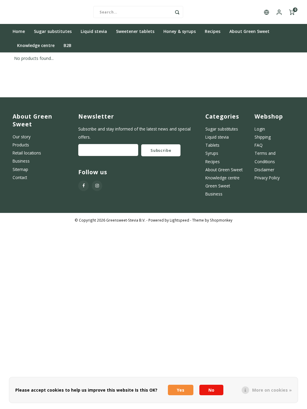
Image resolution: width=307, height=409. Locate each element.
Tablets (212, 145)
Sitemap (20, 169)
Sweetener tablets (135, 31)
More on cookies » (272, 390)
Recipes (212, 31)
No (211, 390)
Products (21, 145)
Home (19, 31)
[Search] (177, 12)
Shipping (263, 137)
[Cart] (291, 12)
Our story (22, 137)
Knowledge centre (36, 45)
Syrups (211, 153)
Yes (180, 390)
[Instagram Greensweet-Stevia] (97, 186)
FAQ (259, 145)
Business (21, 161)
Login (260, 129)
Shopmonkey (221, 220)
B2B (67, 45)
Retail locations (27, 153)
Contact (20, 177)
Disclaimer (264, 169)
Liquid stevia (94, 31)
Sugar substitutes (53, 31)
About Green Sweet (249, 31)
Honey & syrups (179, 31)
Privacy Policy (267, 178)
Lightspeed (179, 220)
